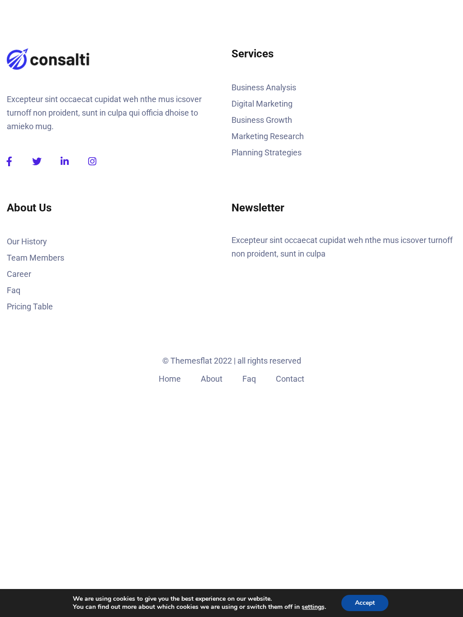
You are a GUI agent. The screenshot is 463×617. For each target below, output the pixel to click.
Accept (365, 602)
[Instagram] (92, 161)
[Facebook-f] (9, 161)
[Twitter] (37, 161)
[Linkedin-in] (64, 161)
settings (313, 607)
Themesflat (191, 360)
